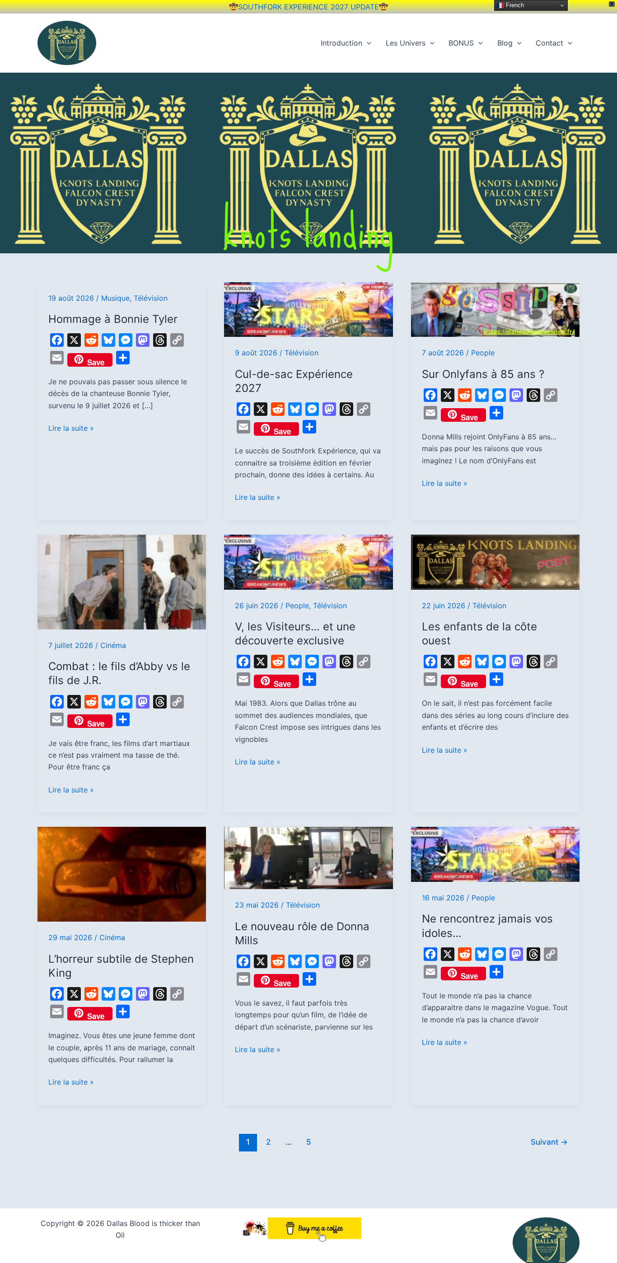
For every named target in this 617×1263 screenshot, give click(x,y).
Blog (505, 42)
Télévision (151, 298)
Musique (115, 298)
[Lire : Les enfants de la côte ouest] (495, 561)
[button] (366, 43)
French (514, 5)
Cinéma (113, 645)
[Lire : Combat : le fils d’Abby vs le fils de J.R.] (121, 581)
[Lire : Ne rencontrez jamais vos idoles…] (495, 853)
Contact (549, 42)
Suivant (549, 1141)
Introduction (341, 42)
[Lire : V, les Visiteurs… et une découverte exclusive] (308, 561)
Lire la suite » (71, 427)
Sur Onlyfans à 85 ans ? (483, 374)
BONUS (461, 42)
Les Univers (405, 42)
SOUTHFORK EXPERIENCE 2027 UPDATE (308, 6)
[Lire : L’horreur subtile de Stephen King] (121, 873)
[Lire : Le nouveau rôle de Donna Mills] (308, 857)
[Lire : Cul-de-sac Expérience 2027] (308, 308)
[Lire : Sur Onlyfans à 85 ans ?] (495, 308)
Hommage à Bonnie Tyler (113, 319)
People (483, 352)
